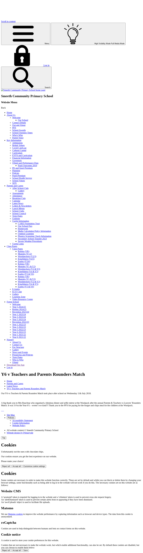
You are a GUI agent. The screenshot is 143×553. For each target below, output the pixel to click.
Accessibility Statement (22, 420)
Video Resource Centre (22, 299)
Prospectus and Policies (22, 355)
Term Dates (17, 216)
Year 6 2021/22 (19, 337)
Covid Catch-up (19, 148)
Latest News (17, 203)
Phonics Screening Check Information (34, 236)
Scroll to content (8, 21)
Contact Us (17, 345)
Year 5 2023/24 (19, 319)
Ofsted (15, 362)
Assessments (17, 193)
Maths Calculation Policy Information (34, 231)
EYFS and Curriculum (22, 155)
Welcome (16, 117)
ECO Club (17, 292)
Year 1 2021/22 (19, 334)
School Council (19, 213)
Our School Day (25, 226)
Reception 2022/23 (20, 322)
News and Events (20, 352)
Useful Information (20, 221)
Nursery (10, 339)
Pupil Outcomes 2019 (27, 165)
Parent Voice (17, 138)
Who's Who (17, 135)
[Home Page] (23, 90)
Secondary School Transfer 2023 (32, 239)
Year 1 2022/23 (19, 324)
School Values (18, 180)
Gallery (21, 191)
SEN (14, 183)
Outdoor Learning (26, 233)
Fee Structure (18, 347)
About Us (11, 115)
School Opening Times (22, 133)
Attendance (17, 196)
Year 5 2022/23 (19, 329)
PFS (14, 127)
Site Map (11, 415)
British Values (18, 145)
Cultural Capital (19, 150)
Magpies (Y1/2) (25, 254)
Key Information (14, 140)
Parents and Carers (15, 186)
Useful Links (18, 244)
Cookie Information (21, 423)
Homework (23, 228)
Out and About (18, 125)
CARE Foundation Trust (29, 223)
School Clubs (18, 211)
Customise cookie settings (34, 466)
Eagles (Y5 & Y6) (26, 274)
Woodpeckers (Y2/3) (27, 256)
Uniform (16, 218)
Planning (16, 170)
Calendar (16, 201)
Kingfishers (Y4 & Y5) (28, 271)
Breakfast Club (19, 198)
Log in (10, 367)
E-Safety (16, 289)
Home (9, 112)
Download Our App (15, 365)
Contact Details (19, 122)
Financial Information (21, 158)
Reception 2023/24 (20, 312)
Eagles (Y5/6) (24, 261)
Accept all (17, 466)
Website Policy (18, 425)
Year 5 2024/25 (19, 307)
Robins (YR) (23, 251)
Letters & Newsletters (21, 206)
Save (25, 550)
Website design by (20, 433)
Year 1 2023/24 (19, 314)
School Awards (19, 130)
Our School (23, 120)
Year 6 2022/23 (19, 332)
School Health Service (22, 178)
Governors (17, 160)
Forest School (13, 302)
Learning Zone (18, 297)
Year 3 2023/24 (19, 317)
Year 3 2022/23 (19, 327)
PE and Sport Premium (22, 168)
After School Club (20, 188)
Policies (15, 173)
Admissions (17, 143)
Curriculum (17, 153)
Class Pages (12, 246)
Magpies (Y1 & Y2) (27, 266)
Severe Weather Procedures (30, 241)
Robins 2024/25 (19, 309)
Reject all (6, 466)
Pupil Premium (18, 175)
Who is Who (17, 360)
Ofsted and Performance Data (25, 163)
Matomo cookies (15, 514)
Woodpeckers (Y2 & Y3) (29, 269)
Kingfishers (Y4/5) (26, 259)
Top (3, 438)
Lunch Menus (18, 208)
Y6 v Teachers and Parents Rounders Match (26, 388)
